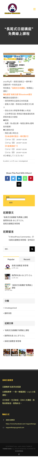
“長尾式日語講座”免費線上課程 (15, 217)
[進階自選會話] (30, 352)
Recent (27, 259)
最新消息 (8, 313)
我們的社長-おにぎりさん (13, 220)
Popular (11, 259)
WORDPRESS (19, 451)
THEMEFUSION (7, 449)
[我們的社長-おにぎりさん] (7, 275)
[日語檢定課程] (6, 352)
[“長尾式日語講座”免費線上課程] (7, 285)
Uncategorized (23, 161)
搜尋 (8, 197)
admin (7, 161)
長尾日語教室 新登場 (11, 224)
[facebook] (19, 454)
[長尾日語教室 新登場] (7, 266)
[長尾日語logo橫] (12, 3)
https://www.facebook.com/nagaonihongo (21, 424)
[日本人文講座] (22, 352)
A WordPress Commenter (19, 237)
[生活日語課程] (14, 352)
